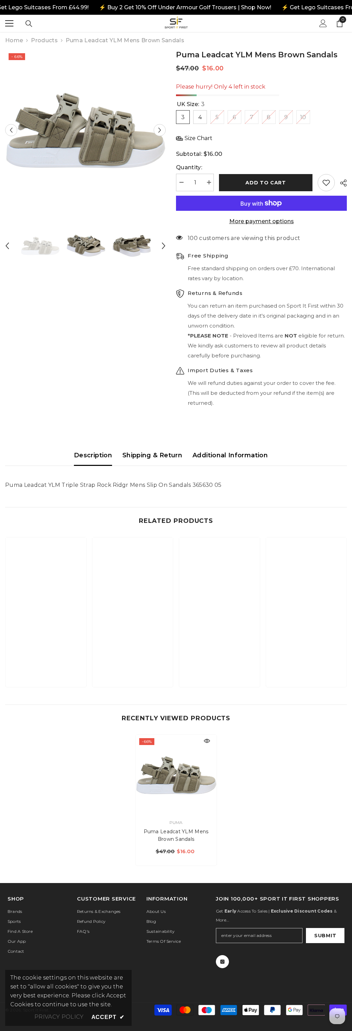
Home (14, 40)
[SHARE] (341, 183)
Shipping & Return (152, 455)
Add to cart (265, 183)
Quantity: (189, 167)
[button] (11, 130)
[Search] (29, 24)
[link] (46, 660)
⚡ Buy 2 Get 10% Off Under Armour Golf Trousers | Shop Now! (185, 7)
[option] (85, 130)
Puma (176, 822)
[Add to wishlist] (326, 182)
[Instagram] (222, 961)
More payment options (261, 221)
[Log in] (323, 23)
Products (44, 40)
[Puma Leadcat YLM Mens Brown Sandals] (176, 775)
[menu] (9, 23)
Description (93, 455)
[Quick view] (207, 741)
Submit (325, 935)
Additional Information (230, 455)
